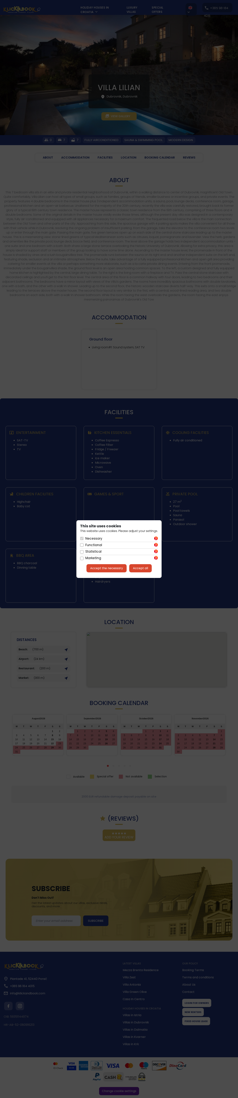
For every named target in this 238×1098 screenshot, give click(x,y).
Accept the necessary (106, 568)
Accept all (140, 568)
